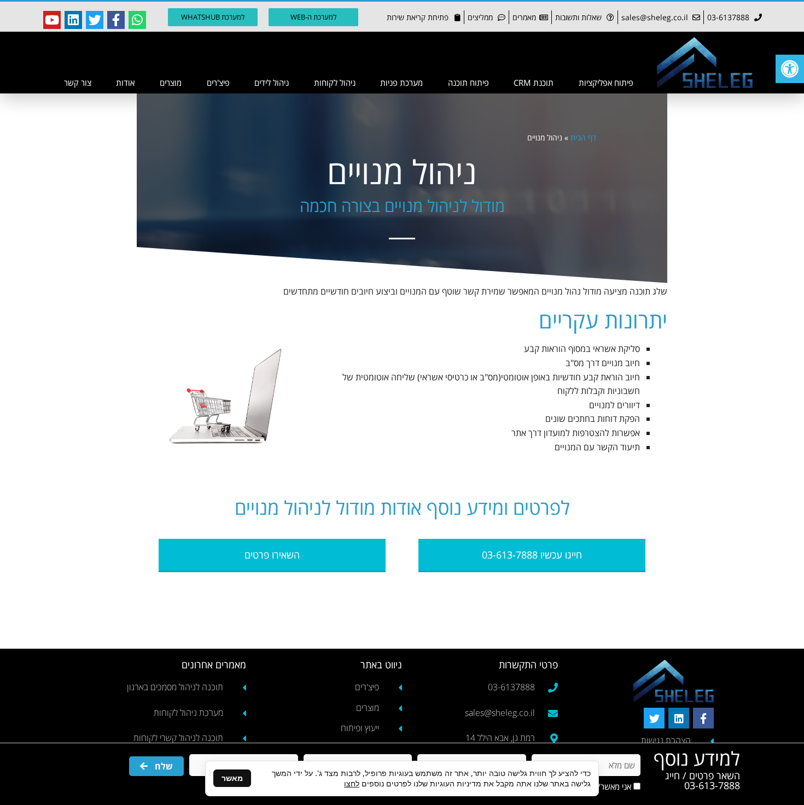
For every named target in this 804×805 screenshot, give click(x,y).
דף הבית (583, 137)
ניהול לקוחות (335, 82)
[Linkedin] (73, 19)
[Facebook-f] (116, 19)
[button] (790, 69)
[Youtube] (52, 19)
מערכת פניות (401, 82)
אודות (125, 82)
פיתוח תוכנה (468, 82)
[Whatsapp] (137, 19)
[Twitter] (94, 19)
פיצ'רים (218, 82)
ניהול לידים (271, 82)
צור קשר (77, 82)
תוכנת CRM (534, 82)
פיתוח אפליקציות (606, 82)
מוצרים (171, 82)
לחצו (351, 783)
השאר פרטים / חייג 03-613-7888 (702, 780)
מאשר (232, 778)
